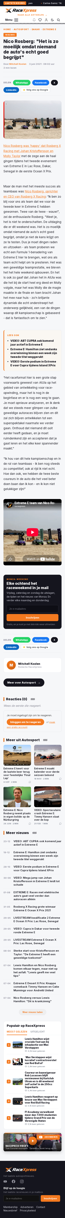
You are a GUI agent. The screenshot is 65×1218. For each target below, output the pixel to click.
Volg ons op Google (37, 89)
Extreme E (49, 29)
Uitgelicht (38, 1032)
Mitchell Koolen (17, 64)
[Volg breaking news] (34, 20)
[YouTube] (5, 1181)
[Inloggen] (46, 20)
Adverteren (26, 1207)
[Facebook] (13, 1181)
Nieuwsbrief (10, 1210)
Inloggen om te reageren (25, 722)
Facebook (41, 82)
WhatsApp (22, 82)
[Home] (20, 10)
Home (7, 29)
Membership (10, 1207)
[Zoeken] (58, 20)
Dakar (36, 29)
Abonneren (51, 1137)
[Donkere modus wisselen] (52, 20)
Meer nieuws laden (33, 1012)
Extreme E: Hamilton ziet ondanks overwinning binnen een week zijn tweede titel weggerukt (33, 353)
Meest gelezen (17, 1032)
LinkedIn (11, 90)
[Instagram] (22, 1181)
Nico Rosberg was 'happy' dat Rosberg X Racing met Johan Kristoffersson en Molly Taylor (32, 151)
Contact (40, 1207)
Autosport (21, 29)
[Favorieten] (40, 20)
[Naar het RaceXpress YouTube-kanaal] (32, 1142)
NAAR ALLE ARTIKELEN (32, 15)
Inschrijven (32, 617)
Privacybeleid (28, 1210)
